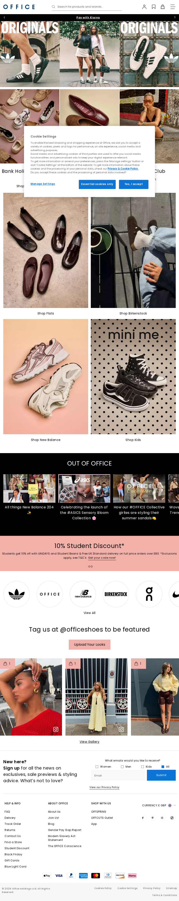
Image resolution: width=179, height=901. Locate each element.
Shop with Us (101, 803)
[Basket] (160, 6)
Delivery (10, 818)
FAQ (7, 812)
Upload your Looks (89, 644)
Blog (51, 824)
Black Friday (13, 854)
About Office (58, 803)
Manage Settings (43, 184)
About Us (54, 812)
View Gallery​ (89, 742)
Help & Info (13, 803)
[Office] (19, 7)
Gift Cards (12, 860)
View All (90, 613)
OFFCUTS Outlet (102, 818)
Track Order (13, 824)
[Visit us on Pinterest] (153, 817)
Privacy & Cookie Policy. (123, 169)
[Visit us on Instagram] (163, 817)
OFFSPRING (98, 812)
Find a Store (13, 842)
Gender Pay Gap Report (64, 830)
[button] (31, 697)
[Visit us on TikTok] (173, 817)
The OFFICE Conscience (64, 846)
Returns (10, 830)
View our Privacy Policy (104, 787)
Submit (161, 775)
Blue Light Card (16, 866)
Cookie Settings (127, 888)
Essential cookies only (97, 184)
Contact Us (13, 836)
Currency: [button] (154, 805)
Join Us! (53, 818)
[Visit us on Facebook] (143, 817)
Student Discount (17, 848)
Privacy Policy (151, 888)
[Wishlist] (151, 6)
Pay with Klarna (88, 17)
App (94, 824)
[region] (89, 161)
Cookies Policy (103, 888)
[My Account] (142, 6)
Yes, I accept (134, 184)
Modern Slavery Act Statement (62, 838)
